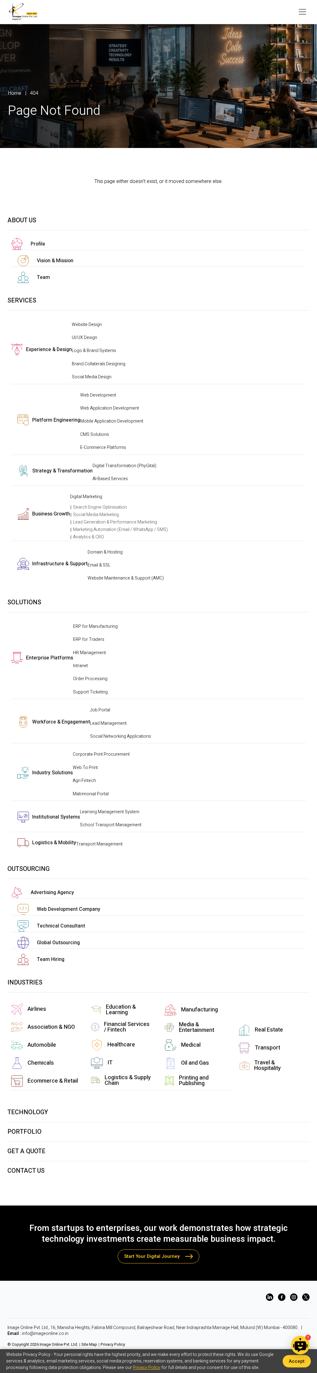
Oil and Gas (195, 1063)
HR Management (89, 653)
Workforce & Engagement (61, 722)
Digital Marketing (86, 496)
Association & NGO (51, 1027)
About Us (21, 220)
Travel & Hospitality (267, 1065)
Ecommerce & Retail (53, 1081)
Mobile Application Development (111, 421)
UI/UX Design (84, 337)
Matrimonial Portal (91, 794)
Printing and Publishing (194, 1081)
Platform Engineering (56, 420)
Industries (24, 982)
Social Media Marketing (96, 514)
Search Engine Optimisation (100, 507)
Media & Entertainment (196, 1027)
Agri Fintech (84, 780)
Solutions (24, 602)
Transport (267, 1048)
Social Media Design (91, 377)
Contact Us (26, 1170)
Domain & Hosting (105, 552)
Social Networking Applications (120, 736)
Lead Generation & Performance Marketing (115, 522)
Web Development (98, 395)
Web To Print (85, 767)
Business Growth (51, 514)
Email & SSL (99, 565)
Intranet (80, 666)
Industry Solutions (52, 772)
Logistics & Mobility (54, 842)
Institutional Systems (56, 817)
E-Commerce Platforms (103, 447)
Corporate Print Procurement (101, 754)
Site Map (89, 1344)
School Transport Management (110, 825)
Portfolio (24, 1131)
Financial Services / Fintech (127, 1027)
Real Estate (269, 1030)
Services (21, 300)
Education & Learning (121, 1010)
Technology (27, 1112)
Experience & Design (49, 349)
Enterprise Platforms (49, 658)
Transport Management (99, 844)
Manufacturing (199, 1010)
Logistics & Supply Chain (128, 1080)
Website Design (87, 324)
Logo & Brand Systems (94, 350)
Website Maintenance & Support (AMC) (126, 578)
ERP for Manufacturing (95, 626)
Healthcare (121, 1045)
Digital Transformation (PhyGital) (124, 466)
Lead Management (108, 723)
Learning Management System (109, 812)
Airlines (37, 1009)
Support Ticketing (90, 692)
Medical (191, 1045)
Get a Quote (26, 1151)
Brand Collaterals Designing (98, 364)
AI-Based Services (110, 479)
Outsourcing (28, 868)
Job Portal (100, 710)
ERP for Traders (88, 639)
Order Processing (90, 679)
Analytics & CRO (88, 537)
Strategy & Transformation (62, 471)
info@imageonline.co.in (45, 1333)
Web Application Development (109, 408)
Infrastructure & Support (60, 563)
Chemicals (41, 1063)
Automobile (42, 1045)
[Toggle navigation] (302, 12)
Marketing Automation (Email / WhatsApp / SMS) (120, 529)
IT (110, 1062)
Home (14, 93)
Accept (297, 1361)
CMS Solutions (94, 434)
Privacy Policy (113, 1344)
